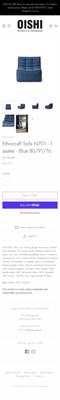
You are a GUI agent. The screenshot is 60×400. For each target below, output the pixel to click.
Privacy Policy (30, 372)
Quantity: (6, 173)
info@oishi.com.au (32, 329)
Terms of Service (12, 372)
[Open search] (9, 26)
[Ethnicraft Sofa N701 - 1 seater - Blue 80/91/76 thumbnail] (8, 107)
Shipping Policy (23, 376)
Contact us (39, 376)
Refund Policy (47, 372)
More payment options (30, 212)
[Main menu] (4, 26)
